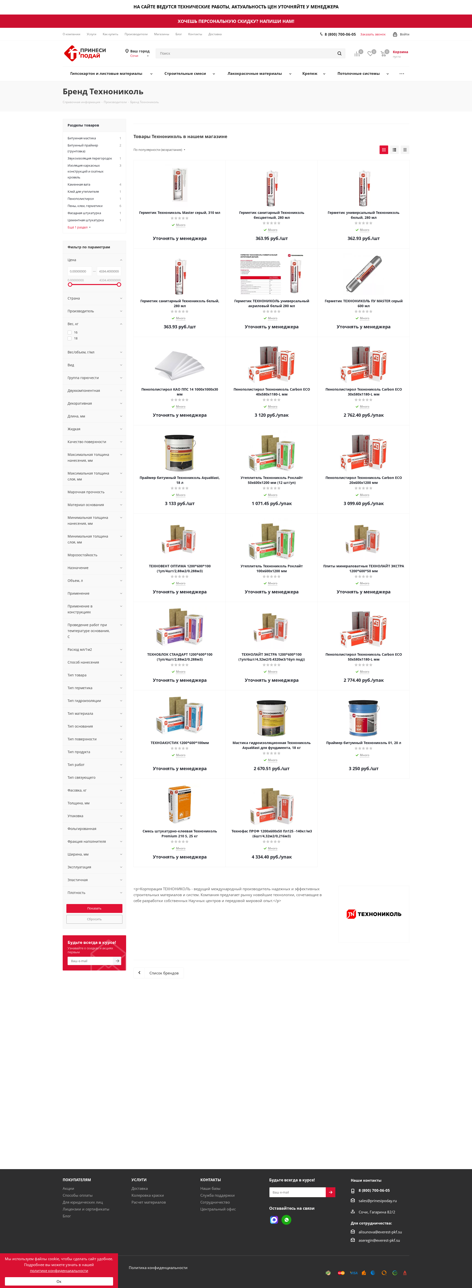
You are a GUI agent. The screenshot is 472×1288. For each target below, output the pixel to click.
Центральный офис (218, 1209)
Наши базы (210, 1188)
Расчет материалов (149, 1202)
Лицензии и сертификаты (86, 1209)
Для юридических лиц (83, 1202)
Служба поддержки (217, 1195)
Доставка (140, 1188)
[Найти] (339, 53)
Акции (68, 1188)
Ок (59, 1281)
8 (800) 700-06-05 (340, 34)
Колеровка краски (148, 1195)
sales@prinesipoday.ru (378, 1200)
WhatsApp (286, 1220)
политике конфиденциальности (59, 1270)
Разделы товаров (83, 125)
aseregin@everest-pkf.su (379, 1240)
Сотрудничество (215, 1202)
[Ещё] (401, 73)
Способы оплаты (78, 1195)
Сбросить (94, 919)
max (274, 1220)
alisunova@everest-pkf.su (380, 1231)
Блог (67, 1215)
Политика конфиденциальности (158, 1267)
